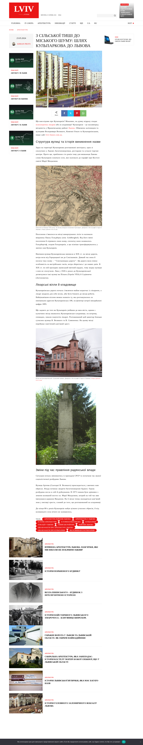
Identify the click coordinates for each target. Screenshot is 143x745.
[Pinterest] (77, 113)
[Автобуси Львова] (21, 86)
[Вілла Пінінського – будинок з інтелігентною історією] (26, 592)
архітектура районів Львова (57, 519)
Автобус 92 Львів (19, 125)
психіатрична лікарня (45, 125)
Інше (116, 37)
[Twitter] (71, 113)
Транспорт (14, 70)
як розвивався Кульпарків (82, 530)
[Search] (115, 15)
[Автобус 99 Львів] (21, 60)
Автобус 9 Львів (18, 151)
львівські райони (66, 525)
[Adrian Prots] (14, 44)
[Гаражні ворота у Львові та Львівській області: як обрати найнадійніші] (26, 635)
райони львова (86, 525)
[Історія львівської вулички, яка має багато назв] (26, 681)
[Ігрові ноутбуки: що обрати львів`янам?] (109, 39)
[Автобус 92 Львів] (21, 112)
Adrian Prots (24, 44)
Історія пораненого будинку (62, 571)
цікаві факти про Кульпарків (51, 530)
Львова (71, 128)
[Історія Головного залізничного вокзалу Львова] (26, 703)
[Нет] (140, 742)
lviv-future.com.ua (54, 135)
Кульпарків (90, 522)
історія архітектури (47, 522)
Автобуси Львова (19, 99)
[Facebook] (64, 113)
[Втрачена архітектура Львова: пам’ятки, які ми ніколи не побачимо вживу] (26, 547)
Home (11, 30)
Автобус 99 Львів (19, 73)
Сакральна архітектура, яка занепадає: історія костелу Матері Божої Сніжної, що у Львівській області (72, 659)
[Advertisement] (120, 62)
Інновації (124, 4)
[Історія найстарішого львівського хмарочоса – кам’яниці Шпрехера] (26, 615)
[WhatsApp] (83, 113)
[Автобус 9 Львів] (21, 138)
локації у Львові (45, 525)
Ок (124, 742)
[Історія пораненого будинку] (26, 570)
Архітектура (22, 30)
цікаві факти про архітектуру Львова (55, 527)
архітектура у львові (85, 519)
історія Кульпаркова (71, 522)
